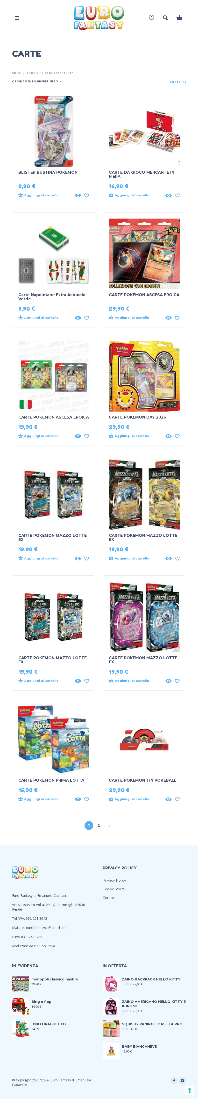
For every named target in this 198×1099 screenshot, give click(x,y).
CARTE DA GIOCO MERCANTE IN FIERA (141, 174)
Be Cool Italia (44, 946)
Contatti (109, 898)
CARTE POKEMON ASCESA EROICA (144, 295)
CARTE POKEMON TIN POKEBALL (143, 780)
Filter (176, 82)
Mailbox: (19, 927)
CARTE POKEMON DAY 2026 (137, 417)
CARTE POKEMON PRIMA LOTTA (51, 780)
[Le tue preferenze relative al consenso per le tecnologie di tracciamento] (189, 1090)
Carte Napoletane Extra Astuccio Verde (51, 297)
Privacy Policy (114, 880)
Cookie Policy (114, 889)
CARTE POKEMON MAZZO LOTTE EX (52, 537)
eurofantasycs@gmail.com (47, 927)
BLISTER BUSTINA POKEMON (48, 172)
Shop (16, 73)
